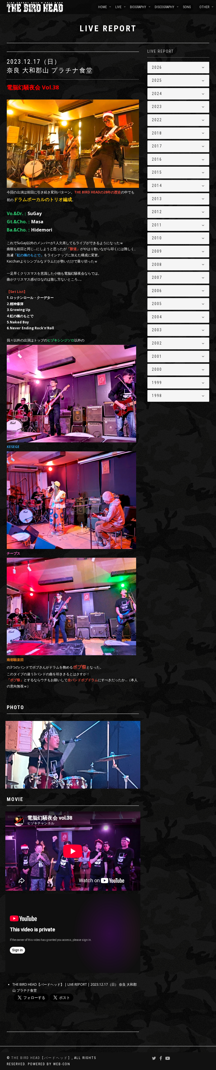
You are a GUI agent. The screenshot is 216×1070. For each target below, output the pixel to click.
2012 (157, 211)
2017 (157, 146)
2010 (157, 238)
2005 (157, 303)
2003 (157, 330)
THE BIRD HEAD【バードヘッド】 (41, 1058)
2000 (157, 369)
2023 (157, 106)
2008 (157, 264)
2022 (157, 120)
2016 (157, 159)
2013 (157, 199)
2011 (157, 225)
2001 (157, 356)
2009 (157, 251)
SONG (187, 7)
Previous (19, 732)
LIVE (118, 7)
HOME (102, 7)
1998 (157, 395)
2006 (157, 290)
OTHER (204, 7)
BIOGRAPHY (138, 7)
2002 (157, 343)
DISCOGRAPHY (164, 7)
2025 (157, 80)
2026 (157, 67)
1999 (157, 382)
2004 (157, 317)
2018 (157, 133)
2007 (157, 277)
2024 (157, 93)
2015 (157, 172)
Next (136, 732)
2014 (157, 185)
